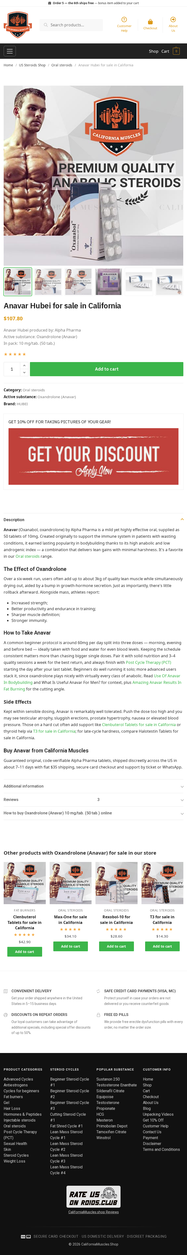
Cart (165, 51)
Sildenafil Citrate (110, 1091)
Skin (7, 1149)
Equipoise (104, 1096)
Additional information (24, 786)
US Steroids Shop (32, 65)
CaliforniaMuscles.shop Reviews (93, 1212)
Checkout (151, 1096)
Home (8, 65)
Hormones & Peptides (23, 1114)
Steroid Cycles (16, 1155)
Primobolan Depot (111, 1126)
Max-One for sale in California (70, 919)
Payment (150, 1137)
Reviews (52, 799)
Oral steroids (61, 65)
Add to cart (107, 369)
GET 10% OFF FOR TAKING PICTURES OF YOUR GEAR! (60, 422)
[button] (24, 365)
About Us (151, 1102)
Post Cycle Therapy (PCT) (148, 662)
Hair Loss (12, 1108)
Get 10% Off (153, 1120)
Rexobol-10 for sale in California (116, 919)
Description (14, 519)
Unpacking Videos (158, 1114)
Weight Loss (14, 1161)
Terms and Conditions (161, 1149)
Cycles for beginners (21, 1091)
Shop (154, 51)
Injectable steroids (20, 1120)
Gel (6, 1102)
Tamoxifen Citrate (111, 1132)
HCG (100, 1114)
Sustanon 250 (108, 1079)
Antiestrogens (16, 1085)
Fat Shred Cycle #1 (66, 1126)
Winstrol (103, 1137)
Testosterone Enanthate (116, 1085)
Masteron (104, 1120)
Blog (147, 1108)
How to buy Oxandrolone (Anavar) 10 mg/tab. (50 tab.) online (58, 813)
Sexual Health (15, 1143)
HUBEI (22, 403)
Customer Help (155, 1126)
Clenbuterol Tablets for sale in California (139, 724)
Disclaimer (152, 1143)
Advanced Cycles (18, 1079)
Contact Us (152, 1132)
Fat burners (24, 910)
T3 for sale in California (54, 731)
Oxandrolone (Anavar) (56, 396)
